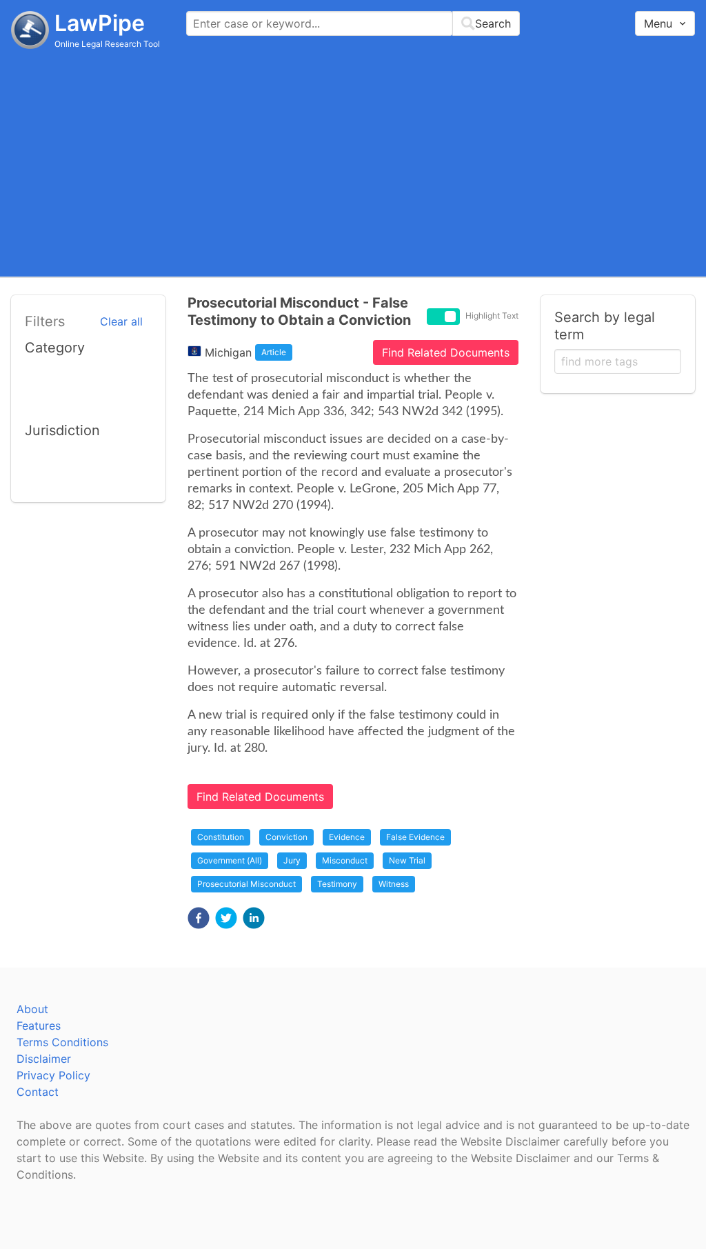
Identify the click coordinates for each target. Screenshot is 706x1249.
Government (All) (229, 860)
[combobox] (353, 23)
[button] (199, 918)
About (32, 1009)
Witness (394, 884)
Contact (38, 1092)
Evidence (347, 837)
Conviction (286, 837)
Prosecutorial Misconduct (246, 884)
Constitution (220, 837)
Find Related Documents (446, 352)
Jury (292, 860)
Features (39, 1025)
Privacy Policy (53, 1075)
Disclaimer (44, 1059)
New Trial (407, 860)
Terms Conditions (62, 1042)
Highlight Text (491, 315)
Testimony (337, 884)
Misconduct (344, 860)
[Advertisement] (353, 162)
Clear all (121, 321)
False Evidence (415, 837)
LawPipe (99, 23)
